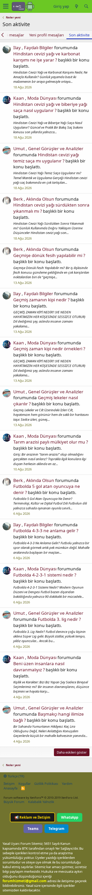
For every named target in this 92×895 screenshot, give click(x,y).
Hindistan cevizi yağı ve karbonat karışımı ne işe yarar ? (46, 57)
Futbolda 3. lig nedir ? (59, 619)
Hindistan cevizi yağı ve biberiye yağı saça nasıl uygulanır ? (50, 107)
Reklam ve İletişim (32, 817)
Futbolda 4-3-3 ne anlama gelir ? (45, 530)
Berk (18, 199)
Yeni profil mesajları (46, 34)
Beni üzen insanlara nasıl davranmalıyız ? (38, 667)
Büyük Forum (14, 801)
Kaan (18, 98)
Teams (33, 828)
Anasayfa (10, 788)
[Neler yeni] (76, 6)
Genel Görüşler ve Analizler (55, 148)
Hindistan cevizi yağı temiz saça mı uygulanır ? (46, 158)
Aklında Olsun (40, 199)
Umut (19, 148)
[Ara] (86, 6)
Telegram (56, 828)
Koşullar (24, 783)
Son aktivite (79, 34)
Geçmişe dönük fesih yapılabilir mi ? (49, 255)
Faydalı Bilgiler (38, 47)
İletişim (9, 783)
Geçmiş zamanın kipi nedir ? (41, 300)
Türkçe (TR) (15, 776)
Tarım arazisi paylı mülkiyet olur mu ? (50, 442)
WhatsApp (69, 817)
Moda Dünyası (41, 98)
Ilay (17, 47)
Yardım (67, 783)
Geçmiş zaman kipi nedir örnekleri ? (49, 349)
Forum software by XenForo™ (41, 797)
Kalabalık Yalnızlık (41, 801)
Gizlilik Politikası (46, 783)
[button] (5, 6)
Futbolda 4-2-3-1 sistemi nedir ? (44, 575)
